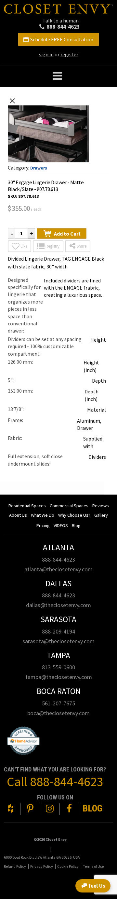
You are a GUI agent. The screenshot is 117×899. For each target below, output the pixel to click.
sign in (46, 54)
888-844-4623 (63, 26)
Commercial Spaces (69, 506)
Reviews (100, 506)
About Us (18, 515)
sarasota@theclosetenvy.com (58, 641)
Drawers (38, 168)
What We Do (42, 515)
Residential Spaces (27, 506)
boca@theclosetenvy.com (58, 713)
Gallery (101, 515)
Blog (76, 525)
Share (81, 246)
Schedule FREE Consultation (61, 39)
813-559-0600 (58, 667)
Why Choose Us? (74, 515)
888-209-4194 (58, 631)
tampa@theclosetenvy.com (58, 677)
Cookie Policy (68, 866)
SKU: (12, 196)
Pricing (43, 525)
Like (23, 246)
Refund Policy (15, 866)
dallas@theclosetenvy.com (58, 605)
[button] (58, 76)
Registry (52, 246)
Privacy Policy (41, 866)
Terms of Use (93, 866)
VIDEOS (61, 525)
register (69, 54)
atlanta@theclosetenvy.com (58, 569)
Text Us (96, 886)
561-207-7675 (58, 703)
